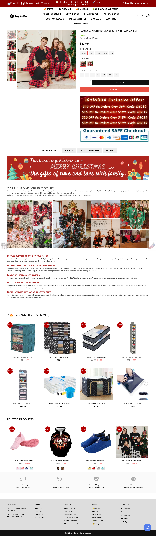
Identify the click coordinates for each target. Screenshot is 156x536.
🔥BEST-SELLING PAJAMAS (57, 9)
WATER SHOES (81, 23)
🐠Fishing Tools (97, 524)
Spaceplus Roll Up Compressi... (132, 403)
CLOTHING (111, 18)
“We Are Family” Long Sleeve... (131, 461)
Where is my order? (71, 524)
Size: (90, 71)
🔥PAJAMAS (82, 9)
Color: (84, 58)
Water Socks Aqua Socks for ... (96, 461)
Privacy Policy (68, 511)
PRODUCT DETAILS (49, 150)
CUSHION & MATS (55, 18)
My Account (39, 517)
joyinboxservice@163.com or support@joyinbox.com (16, 515)
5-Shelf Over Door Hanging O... (23, 403)
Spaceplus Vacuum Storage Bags (60, 403)
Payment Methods (70, 514)
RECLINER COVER (52, 13)
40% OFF (10, 325)
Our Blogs (38, 511)
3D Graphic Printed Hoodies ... (60, 461)
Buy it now (114, 89)
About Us (38, 508)
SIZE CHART (96, 71)
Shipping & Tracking (71, 517)
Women (83, 53)
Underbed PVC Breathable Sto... (96, 357)
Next (74, 69)
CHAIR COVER (91, 13)
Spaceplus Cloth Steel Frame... (96, 403)
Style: (86, 49)
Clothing (95, 511)
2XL (104, 75)
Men (91, 53)
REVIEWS (110, 150)
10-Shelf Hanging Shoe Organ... (132, 357)
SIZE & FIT (69, 150)
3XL (110, 75)
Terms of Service (69, 508)
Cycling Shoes (97, 517)
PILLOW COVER (111, 13)
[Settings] (142, 16)
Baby (98, 53)
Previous (19, 69)
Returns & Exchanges (71, 520)
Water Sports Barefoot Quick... (24, 461)
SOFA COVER (72, 13)
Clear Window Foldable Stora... (23, 357)
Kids (105, 53)
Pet (112, 53)
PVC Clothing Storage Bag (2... (59, 357)
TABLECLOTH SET (77, 18)
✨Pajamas (96, 508)
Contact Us (39, 514)
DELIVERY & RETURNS (90, 150)
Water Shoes (96, 514)
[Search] (138, 16)
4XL (116, 75)
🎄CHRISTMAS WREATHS (105, 9)
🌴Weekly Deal (97, 520)
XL (98, 75)
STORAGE (96, 18)
